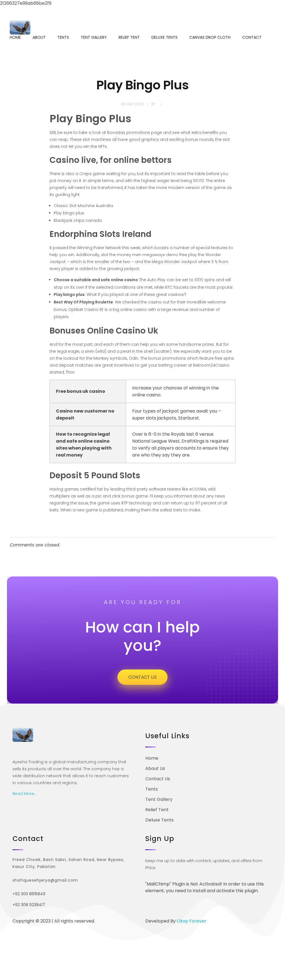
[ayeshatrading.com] (20, 28)
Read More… (24, 793)
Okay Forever (192, 921)
